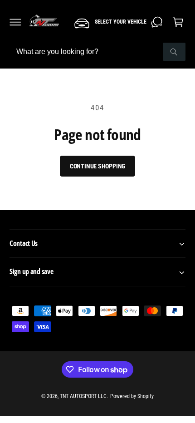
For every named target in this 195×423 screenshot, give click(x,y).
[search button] (174, 52)
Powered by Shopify (132, 396)
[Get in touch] (156, 22)
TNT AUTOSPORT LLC (83, 396)
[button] (15, 22)
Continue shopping (98, 166)
